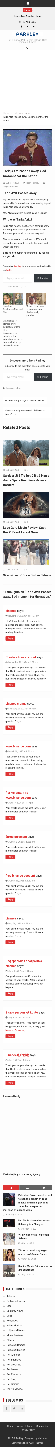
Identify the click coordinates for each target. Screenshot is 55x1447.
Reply (10, 638)
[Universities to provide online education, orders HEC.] (14, 333)
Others (10, 1340)
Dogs (9, 1315)
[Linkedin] (33, 26)
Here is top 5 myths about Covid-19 (26, 400)
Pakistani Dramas (16, 1345)
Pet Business (14, 1359)
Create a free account (21, 657)
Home (10, 1426)
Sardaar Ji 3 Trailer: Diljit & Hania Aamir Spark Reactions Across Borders (26, 480)
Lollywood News (10, 186)
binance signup (16, 703)
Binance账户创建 (17, 1055)
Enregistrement (16, 837)
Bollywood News (16, 1301)
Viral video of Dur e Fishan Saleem (27, 575)
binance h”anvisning (15, 1030)
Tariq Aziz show (13, 388)
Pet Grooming (14, 1364)
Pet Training (13, 1384)
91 (27, 569)
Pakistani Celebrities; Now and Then (13, 309)
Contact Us (42, 1426)
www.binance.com (18, 746)
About (20, 1426)
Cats (9, 1305)
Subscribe (42, 278)
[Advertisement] (27, 82)
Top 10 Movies (15, 1389)
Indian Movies (14, 1325)
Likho (30, 1426)
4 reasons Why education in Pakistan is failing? (25, 412)
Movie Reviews (15, 1335)
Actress (11, 1296)
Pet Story (12, 1379)
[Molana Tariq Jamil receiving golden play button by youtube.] (36, 299)
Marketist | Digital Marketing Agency (21, 1174)
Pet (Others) (13, 1354)
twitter (9, 270)
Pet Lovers (12, 1369)
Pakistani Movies (16, 1349)
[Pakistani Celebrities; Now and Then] (13, 299)
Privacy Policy (28, 1430)
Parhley (18, 266)
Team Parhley (32, 183)
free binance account (20, 875)
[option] (27, 16)
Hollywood (12, 1320)
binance (11, 611)
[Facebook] (21, 26)
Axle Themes (36, 1442)
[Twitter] (27, 26)
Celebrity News (15, 1310)
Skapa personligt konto (22, 1012)
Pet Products (14, 1374)
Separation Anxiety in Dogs (27, 16)
